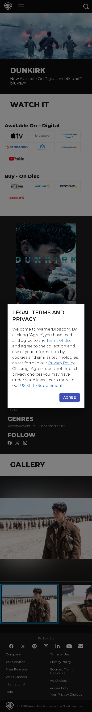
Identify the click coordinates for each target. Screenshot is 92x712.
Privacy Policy (61, 363)
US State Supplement (41, 385)
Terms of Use (58, 340)
